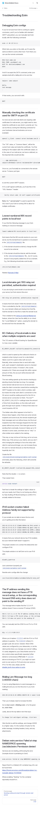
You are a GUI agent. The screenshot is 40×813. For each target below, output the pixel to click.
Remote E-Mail (13, 273)
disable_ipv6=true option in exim (13, 667)
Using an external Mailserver (26, 316)
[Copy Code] (37, 43)
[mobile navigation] (37, 3)
